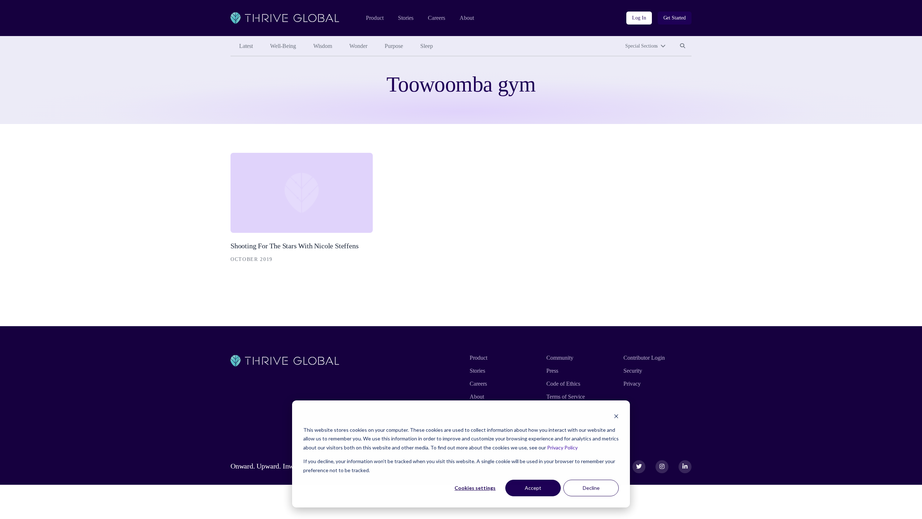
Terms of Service (565, 397)
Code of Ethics (563, 384)
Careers (436, 18)
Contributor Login (644, 358)
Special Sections (641, 46)
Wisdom (322, 46)
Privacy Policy (562, 447)
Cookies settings (475, 488)
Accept (533, 488)
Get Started (674, 18)
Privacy (632, 384)
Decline (591, 488)
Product (375, 18)
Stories (405, 18)
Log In (639, 18)
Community (559, 358)
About (467, 18)
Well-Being (283, 46)
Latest (246, 46)
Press (552, 371)
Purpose (394, 46)
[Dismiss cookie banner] (616, 416)
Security (632, 371)
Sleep (426, 46)
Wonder (358, 46)
